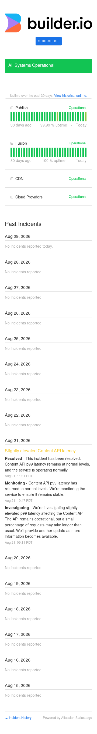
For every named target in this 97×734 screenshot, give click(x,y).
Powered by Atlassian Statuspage (67, 717)
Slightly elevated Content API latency (40, 450)
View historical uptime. (70, 95)
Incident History (18, 717)
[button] (49, 41)
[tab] (11, 116)
